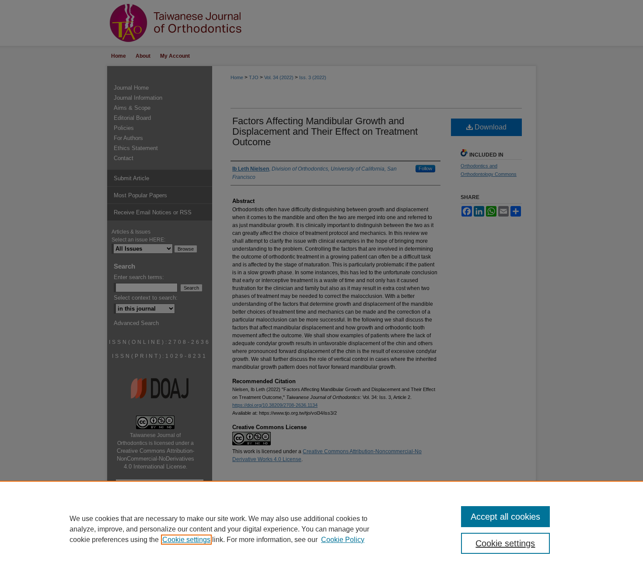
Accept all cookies (505, 516)
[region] (321, 529)
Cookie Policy (342, 539)
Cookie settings (186, 539)
